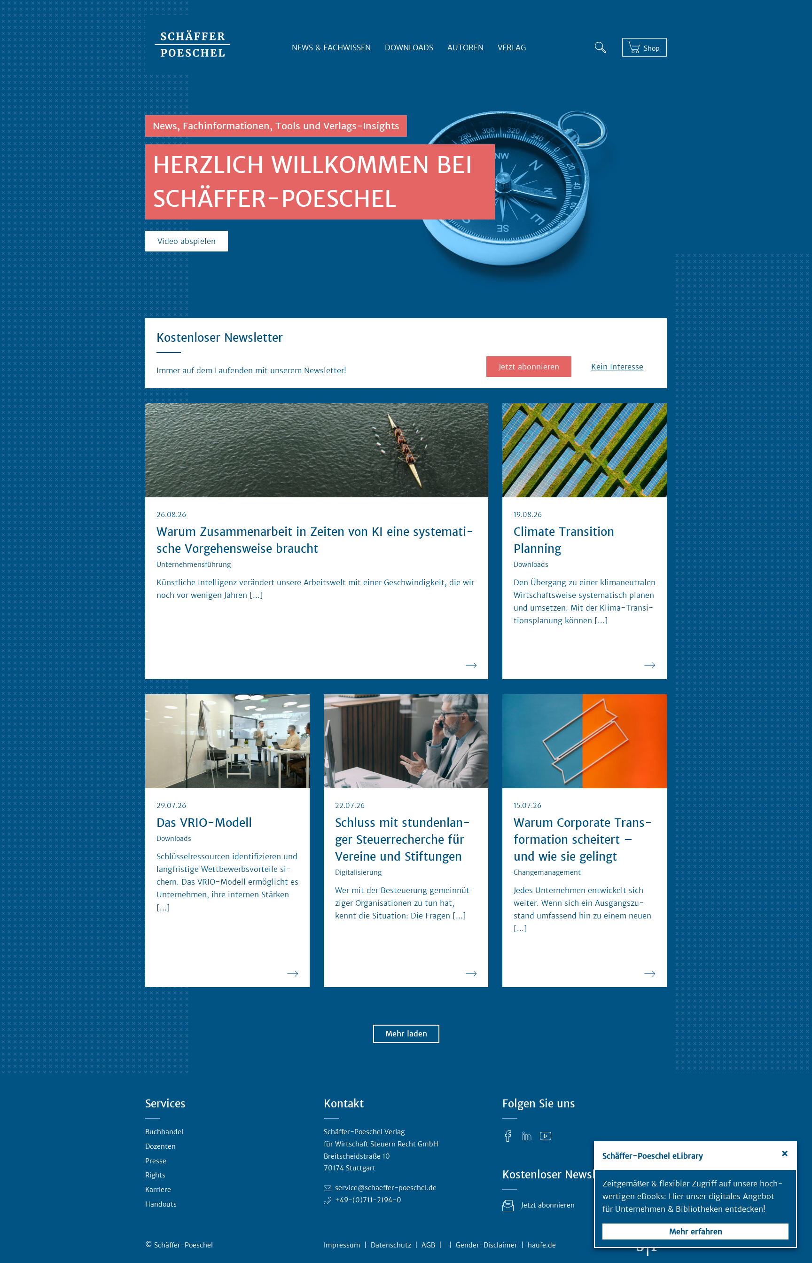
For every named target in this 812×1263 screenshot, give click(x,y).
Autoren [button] (465, 47)
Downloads (409, 47)
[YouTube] (545, 1135)
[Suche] (600, 45)
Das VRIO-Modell (204, 823)
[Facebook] (508, 1135)
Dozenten (160, 1146)
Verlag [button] (512, 47)
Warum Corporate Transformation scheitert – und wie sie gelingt (583, 840)
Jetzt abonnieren (529, 366)
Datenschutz (391, 1245)
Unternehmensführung (193, 564)
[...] (256, 595)
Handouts (161, 1204)
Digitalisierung (358, 872)
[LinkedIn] (526, 1135)
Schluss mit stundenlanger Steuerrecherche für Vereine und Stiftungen (402, 840)
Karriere (158, 1189)
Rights (155, 1175)
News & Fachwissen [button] (331, 47)
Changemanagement (547, 872)
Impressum (342, 1245)
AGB (428, 1245)
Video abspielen (186, 241)
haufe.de (542, 1245)
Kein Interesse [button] (617, 366)
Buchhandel (164, 1132)
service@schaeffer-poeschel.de (386, 1188)
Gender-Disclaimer (486, 1245)
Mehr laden (406, 1033)
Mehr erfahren (695, 1231)
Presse (155, 1161)
